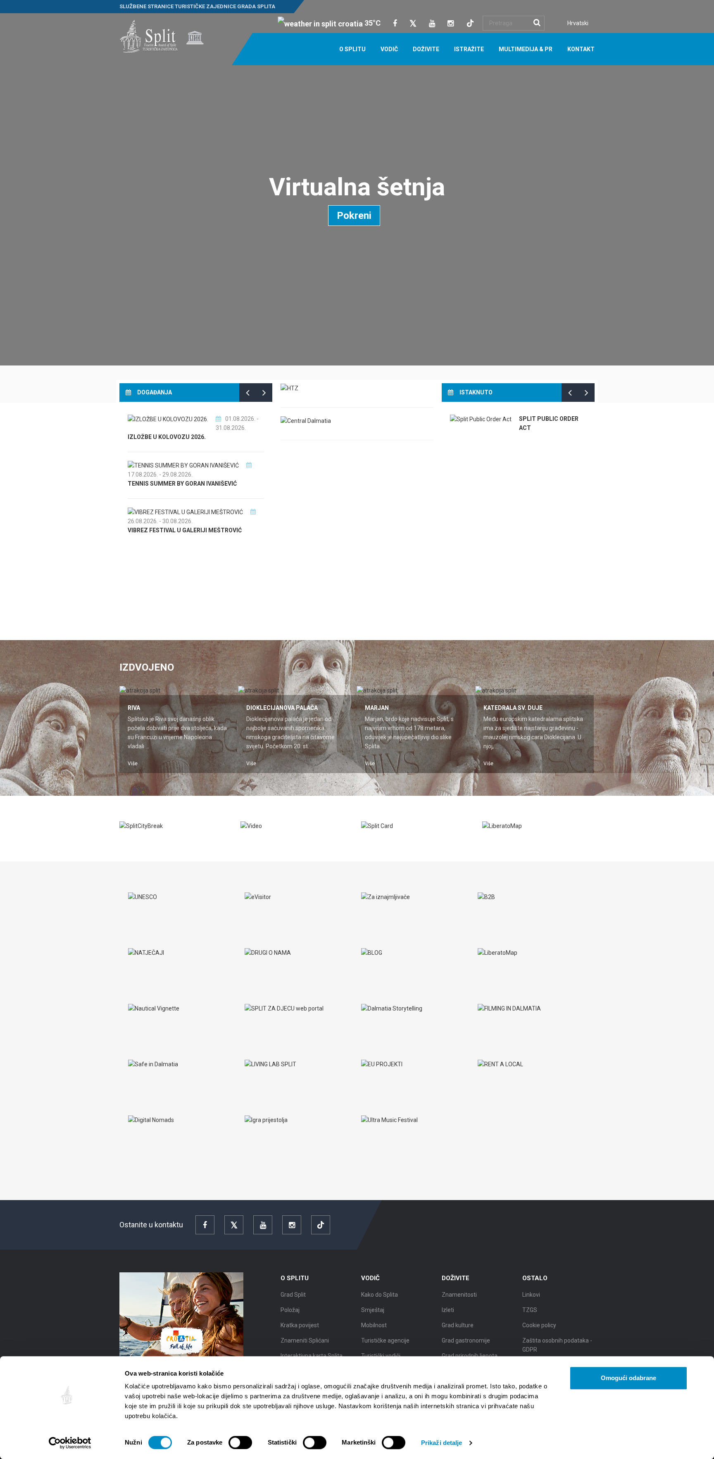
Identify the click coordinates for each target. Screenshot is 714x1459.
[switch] (240, 1442)
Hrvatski (577, 23)
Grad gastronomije (466, 1340)
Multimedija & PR (525, 49)
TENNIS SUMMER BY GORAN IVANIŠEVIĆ (182, 483)
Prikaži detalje (441, 1442)
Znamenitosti (459, 1294)
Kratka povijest (300, 1325)
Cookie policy (539, 1325)
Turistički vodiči (380, 1355)
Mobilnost (374, 1325)
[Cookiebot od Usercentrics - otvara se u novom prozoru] (70, 1443)
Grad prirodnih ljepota (469, 1355)
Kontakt (581, 49)
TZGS (529, 1310)
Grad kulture (458, 1325)
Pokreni (354, 215)
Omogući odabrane (628, 1377)
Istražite (469, 49)
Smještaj (372, 1310)
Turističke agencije (385, 1340)
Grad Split (293, 1294)
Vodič (389, 49)
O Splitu (352, 49)
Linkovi (531, 1294)
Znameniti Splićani (305, 1340)
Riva (134, 708)
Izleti (448, 1310)
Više (133, 763)
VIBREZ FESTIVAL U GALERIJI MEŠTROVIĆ (185, 530)
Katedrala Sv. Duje (513, 708)
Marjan (377, 708)
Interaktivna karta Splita (312, 1355)
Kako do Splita (379, 1294)
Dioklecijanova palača (282, 708)
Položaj (290, 1310)
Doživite (426, 49)
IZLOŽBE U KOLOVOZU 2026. (167, 437)
